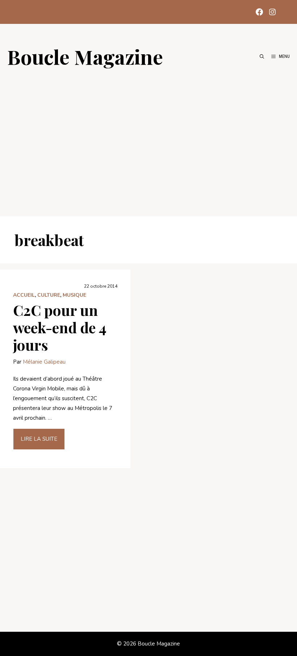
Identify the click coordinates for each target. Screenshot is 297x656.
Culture (48, 295)
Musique (74, 295)
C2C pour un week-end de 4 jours (59, 327)
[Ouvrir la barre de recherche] (262, 56)
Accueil (24, 295)
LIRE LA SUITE (39, 439)
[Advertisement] (148, 138)
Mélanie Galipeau (44, 361)
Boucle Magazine (85, 56)
